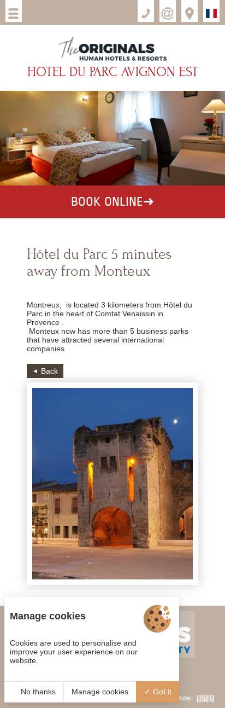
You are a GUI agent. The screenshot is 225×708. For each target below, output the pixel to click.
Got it (161, 691)
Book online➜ (112, 201)
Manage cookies (100, 691)
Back (49, 371)
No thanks (37, 691)
